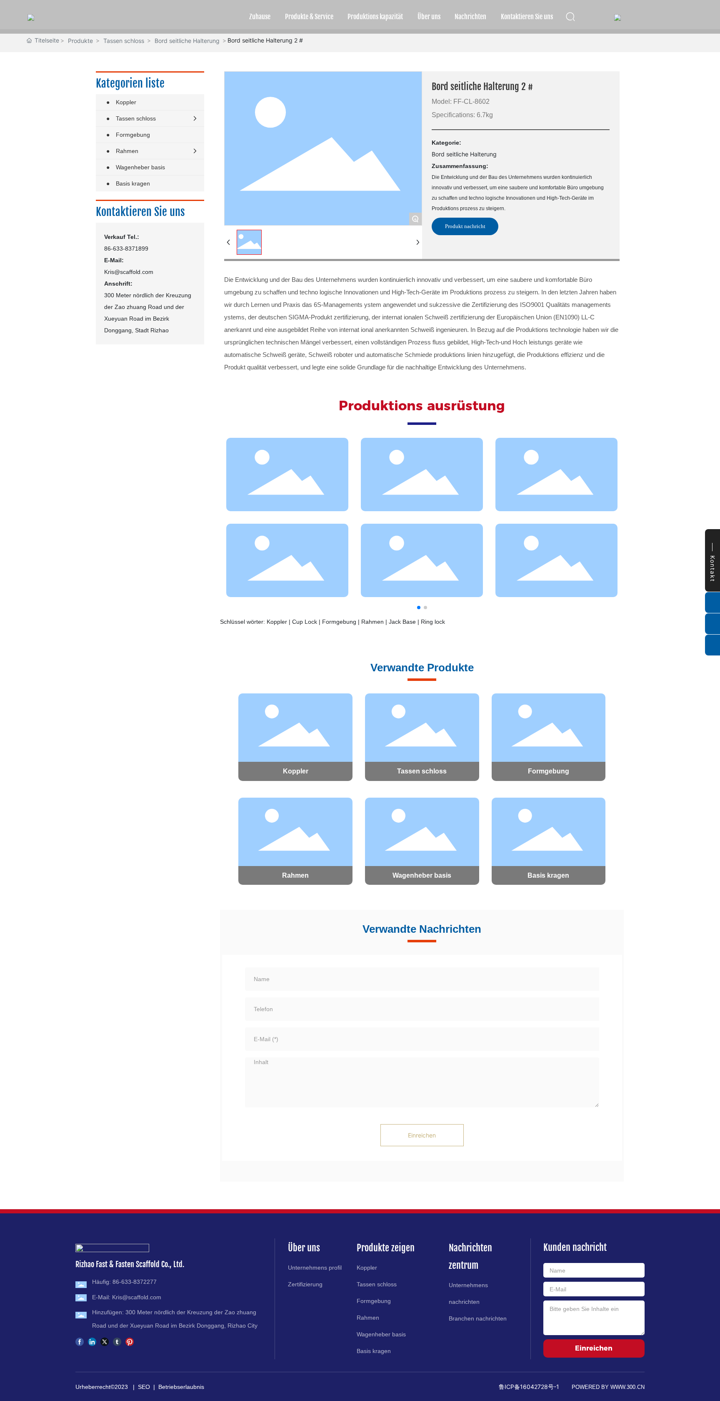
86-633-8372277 (134, 1281)
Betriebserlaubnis (181, 1386)
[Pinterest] (129, 1341)
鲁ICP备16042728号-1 (529, 1386)
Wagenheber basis (421, 875)
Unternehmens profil (315, 1267)
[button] (418, 607)
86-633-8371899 (126, 248)
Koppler (295, 771)
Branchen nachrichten (478, 1318)
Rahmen (295, 875)
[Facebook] (79, 1341)
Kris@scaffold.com (128, 272)
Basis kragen (548, 875)
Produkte (80, 40)
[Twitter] (104, 1341)
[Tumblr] (117, 1341)
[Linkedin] (92, 1341)
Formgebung (548, 771)
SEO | (148, 1386)
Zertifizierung (305, 1284)
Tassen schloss (123, 40)
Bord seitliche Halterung (187, 40)
